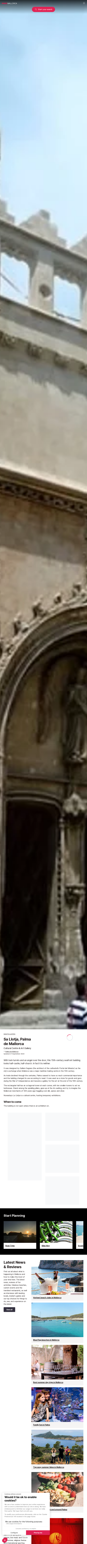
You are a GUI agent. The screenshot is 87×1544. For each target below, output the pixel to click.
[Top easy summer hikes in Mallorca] (57, 1450)
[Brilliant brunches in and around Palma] (57, 1492)
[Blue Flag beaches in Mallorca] (57, 1323)
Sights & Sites (9, 1034)
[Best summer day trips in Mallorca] (57, 1365)
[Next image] (82, 514)
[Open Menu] (84, 3)
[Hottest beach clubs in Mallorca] (57, 1280)
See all (8, 1310)
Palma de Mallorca (11, 1051)
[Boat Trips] (20, 1235)
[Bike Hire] (56, 1235)
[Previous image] (4, 514)
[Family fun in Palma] (57, 1407)
